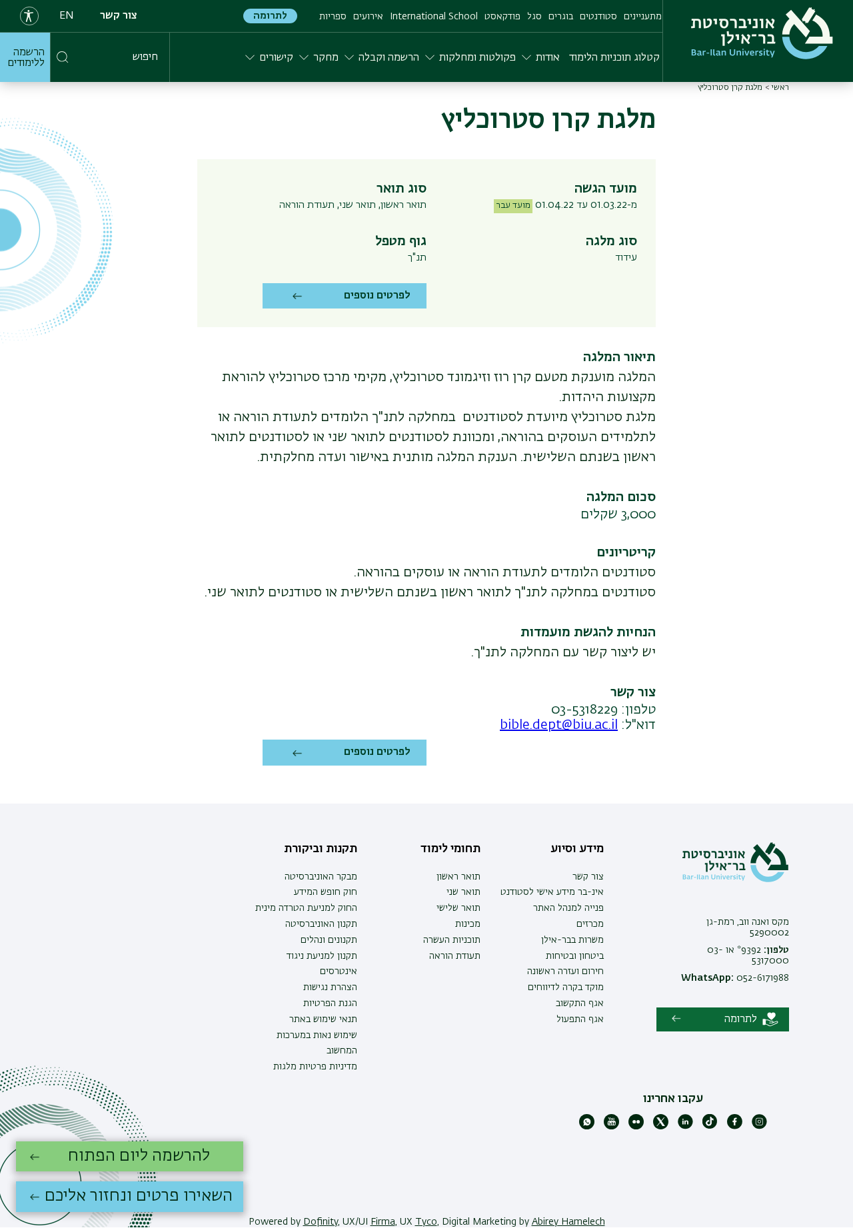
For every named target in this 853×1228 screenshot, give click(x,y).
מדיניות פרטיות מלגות (315, 1066)
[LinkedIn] (685, 1126)
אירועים (368, 16)
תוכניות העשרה (451, 940)
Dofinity (320, 1222)
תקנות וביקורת (320, 849)
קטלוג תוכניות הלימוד (614, 58)
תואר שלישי (458, 908)
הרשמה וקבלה (389, 58)
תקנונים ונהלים (329, 940)
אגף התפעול (580, 1019)
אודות (548, 58)
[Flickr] (636, 1126)
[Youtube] (611, 1126)
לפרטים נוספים (377, 296)
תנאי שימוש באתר (323, 1019)
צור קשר (118, 16)
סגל (534, 16)
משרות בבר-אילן (572, 940)
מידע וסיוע (577, 849)
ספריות (333, 16)
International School (434, 16)
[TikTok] (710, 1126)
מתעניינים (643, 16)
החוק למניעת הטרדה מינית (306, 908)
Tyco (426, 1222)
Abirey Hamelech (568, 1222)
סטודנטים (598, 16)
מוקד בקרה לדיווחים (566, 987)
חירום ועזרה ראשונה (565, 971)
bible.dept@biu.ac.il (559, 725)
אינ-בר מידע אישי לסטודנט (552, 892)
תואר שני (463, 892)
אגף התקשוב (580, 1003)
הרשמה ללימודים (26, 58)
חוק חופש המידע (325, 892)
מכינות (467, 924)
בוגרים (560, 16)
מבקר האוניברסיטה (321, 877)
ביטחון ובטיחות (575, 956)
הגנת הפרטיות (330, 1003)
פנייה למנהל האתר (568, 908)
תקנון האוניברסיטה (321, 924)
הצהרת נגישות (330, 987)
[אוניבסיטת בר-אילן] (762, 33)
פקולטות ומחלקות (477, 58)
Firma (383, 1222)
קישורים (276, 58)
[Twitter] (660, 1126)
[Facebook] (734, 1126)
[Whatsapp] (586, 1126)
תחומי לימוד (450, 849)
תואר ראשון (458, 877)
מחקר (326, 58)
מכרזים (590, 924)
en (66, 16)
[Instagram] (759, 1126)
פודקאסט (502, 16)
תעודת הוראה (454, 956)
